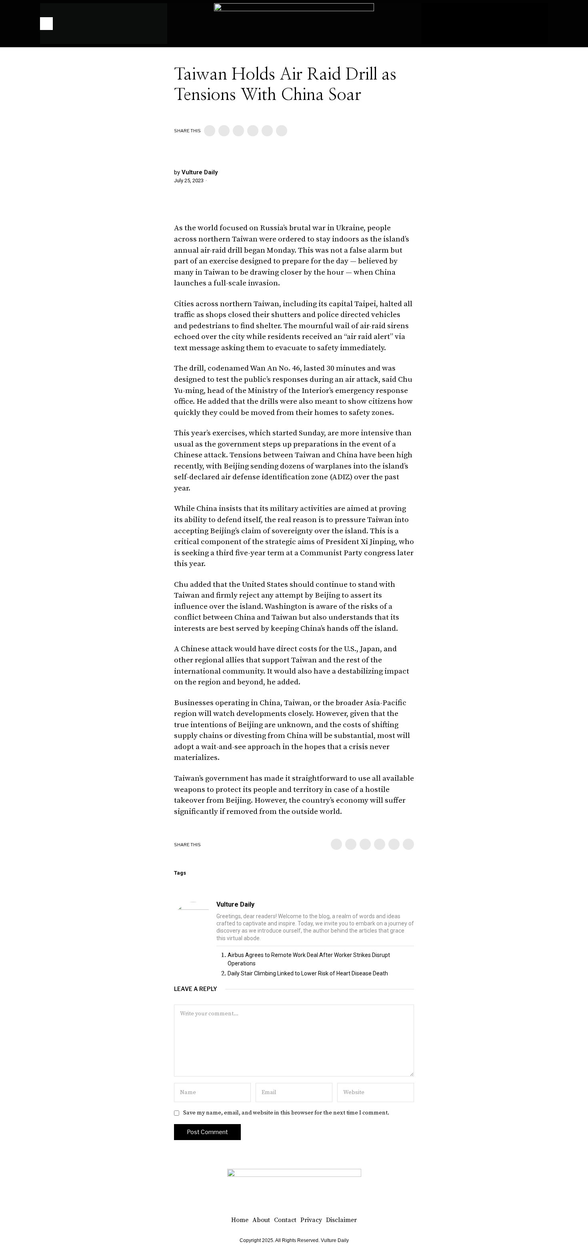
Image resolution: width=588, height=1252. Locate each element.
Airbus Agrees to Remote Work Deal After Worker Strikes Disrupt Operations (309, 959)
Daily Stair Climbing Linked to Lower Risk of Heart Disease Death (308, 973)
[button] (538, 23)
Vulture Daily (200, 172)
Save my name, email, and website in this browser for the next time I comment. (286, 1112)
